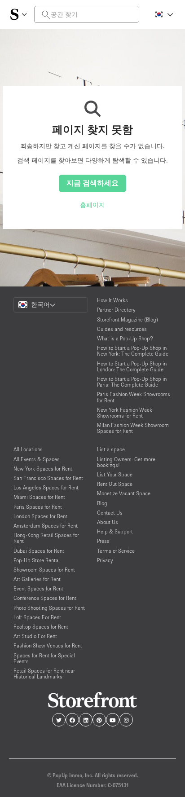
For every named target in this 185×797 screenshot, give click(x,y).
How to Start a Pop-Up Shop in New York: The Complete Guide (132, 351)
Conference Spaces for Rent (44, 598)
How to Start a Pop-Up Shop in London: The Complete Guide (132, 366)
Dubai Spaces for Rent (38, 551)
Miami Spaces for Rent (39, 497)
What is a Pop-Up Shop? (125, 338)
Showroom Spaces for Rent (44, 569)
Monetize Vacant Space (123, 493)
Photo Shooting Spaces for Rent (49, 608)
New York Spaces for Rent (42, 468)
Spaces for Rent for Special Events (44, 658)
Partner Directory (116, 310)
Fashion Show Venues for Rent (47, 645)
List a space (111, 449)
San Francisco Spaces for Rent (48, 478)
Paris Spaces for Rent (37, 507)
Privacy (105, 560)
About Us (107, 522)
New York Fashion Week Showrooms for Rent (124, 412)
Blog (102, 503)
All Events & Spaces (36, 459)
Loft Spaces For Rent (37, 617)
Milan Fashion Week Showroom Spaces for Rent (133, 428)
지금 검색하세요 (92, 183)
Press (103, 541)
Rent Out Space (114, 484)
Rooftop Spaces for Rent (40, 627)
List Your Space (114, 474)
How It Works (112, 300)
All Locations (28, 449)
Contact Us (110, 512)
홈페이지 (92, 204)
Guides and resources (122, 329)
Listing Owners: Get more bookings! (126, 462)
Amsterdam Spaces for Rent (45, 525)
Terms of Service (116, 551)
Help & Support (115, 531)
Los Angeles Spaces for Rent (46, 487)
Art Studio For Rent (35, 636)
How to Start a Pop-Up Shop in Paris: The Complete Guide (132, 381)
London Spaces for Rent (40, 516)
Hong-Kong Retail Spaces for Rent (46, 538)
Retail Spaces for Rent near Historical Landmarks (44, 673)
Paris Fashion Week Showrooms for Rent (133, 397)
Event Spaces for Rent (38, 588)
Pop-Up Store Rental (36, 560)
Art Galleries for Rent (37, 579)
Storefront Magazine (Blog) (127, 319)
